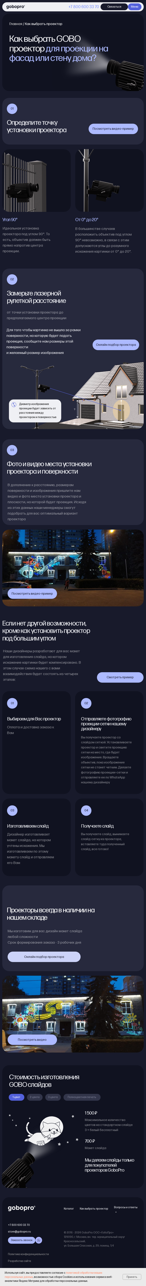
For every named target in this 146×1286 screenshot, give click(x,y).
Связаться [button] (114, 6)
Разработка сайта (19, 1261)
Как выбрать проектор (94, 1208)
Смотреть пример (120, 677)
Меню (134, 6)
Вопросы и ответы (125, 1207)
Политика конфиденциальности (28, 1254)
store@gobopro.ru (19, 1231)
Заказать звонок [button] (22, 1240)
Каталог (69, 1208)
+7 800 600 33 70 (83, 7)
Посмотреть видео (32, 1040)
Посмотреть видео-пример (113, 129)
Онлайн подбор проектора (116, 345)
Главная (15, 24)
